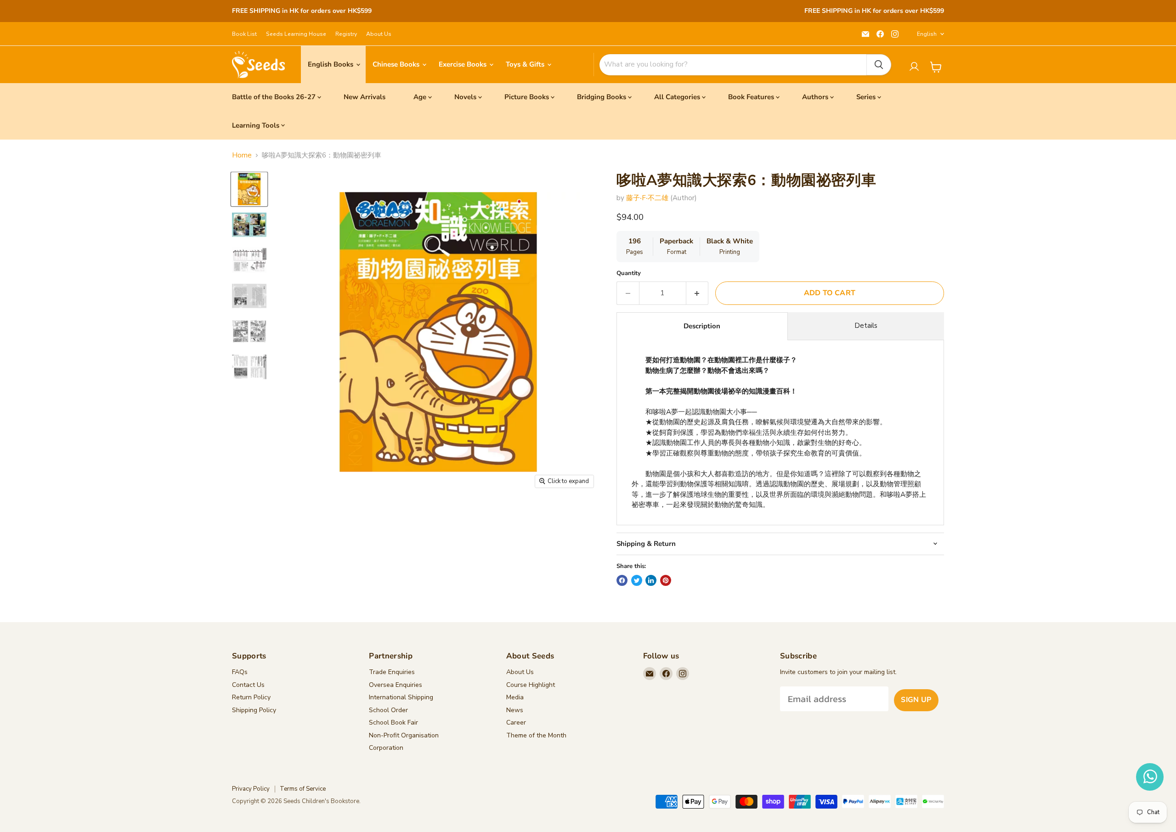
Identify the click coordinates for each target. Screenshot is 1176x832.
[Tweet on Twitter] (636, 580)
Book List (244, 34)
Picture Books (526, 96)
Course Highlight (530, 684)
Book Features (751, 96)
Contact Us (248, 684)
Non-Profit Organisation (404, 735)
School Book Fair (393, 722)
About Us (378, 34)
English (927, 34)
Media (515, 697)
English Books (331, 64)
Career (516, 722)
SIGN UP (916, 700)
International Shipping (401, 697)
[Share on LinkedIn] (650, 580)
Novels (465, 96)
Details (865, 325)
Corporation (386, 747)
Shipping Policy (254, 710)
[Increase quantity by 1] (697, 292)
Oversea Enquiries (395, 684)
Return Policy (251, 697)
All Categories (677, 96)
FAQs (240, 672)
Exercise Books (463, 64)
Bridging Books (601, 96)
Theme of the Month (536, 735)
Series (866, 96)
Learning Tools (255, 125)
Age (419, 96)
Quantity (628, 273)
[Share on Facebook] (622, 580)
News (514, 710)
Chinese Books (397, 64)
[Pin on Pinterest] (665, 580)
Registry (346, 34)
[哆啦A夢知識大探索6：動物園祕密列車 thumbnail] (249, 189)
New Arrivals (364, 96)
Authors (815, 96)
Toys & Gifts (526, 64)
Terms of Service (303, 789)
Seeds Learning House (296, 34)
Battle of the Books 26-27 (274, 96)
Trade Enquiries (392, 672)
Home (242, 155)
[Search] (878, 64)
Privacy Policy (251, 789)
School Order (388, 710)
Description (702, 326)
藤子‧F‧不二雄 (647, 197)
